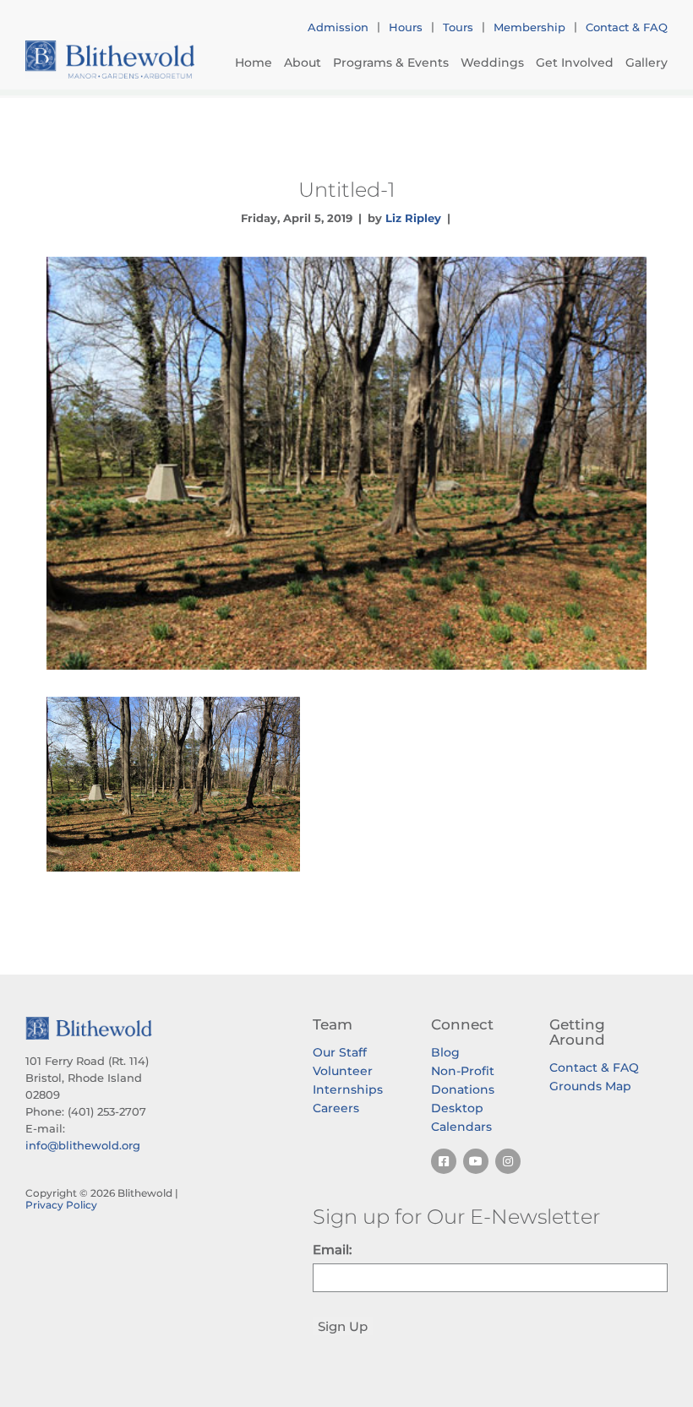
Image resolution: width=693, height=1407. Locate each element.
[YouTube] (475, 1161)
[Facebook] (443, 1161)
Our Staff (340, 1052)
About (302, 62)
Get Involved (575, 62)
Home (253, 62)
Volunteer (343, 1070)
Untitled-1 (346, 189)
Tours (458, 27)
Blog (445, 1052)
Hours (406, 27)
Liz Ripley (413, 218)
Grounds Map (590, 1086)
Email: (332, 1249)
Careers (336, 1108)
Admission (338, 27)
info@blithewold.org (82, 1145)
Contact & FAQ (627, 27)
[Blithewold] (109, 60)
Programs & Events (391, 62)
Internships (348, 1089)
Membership (529, 27)
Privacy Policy (61, 1204)
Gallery (646, 62)
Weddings (492, 62)
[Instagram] (508, 1161)
